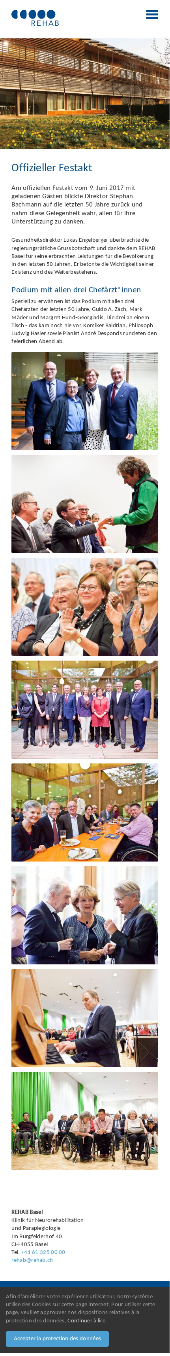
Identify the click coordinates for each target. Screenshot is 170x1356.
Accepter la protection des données (57, 1339)
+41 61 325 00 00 (43, 1253)
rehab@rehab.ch (32, 1260)
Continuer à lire (86, 1321)
